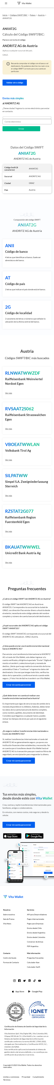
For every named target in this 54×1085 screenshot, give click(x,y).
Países (33, 15)
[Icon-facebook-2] (19, 980)
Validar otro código (14, 82)
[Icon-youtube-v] (39, 980)
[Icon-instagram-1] (14, 980)
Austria (41, 15)
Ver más (8, 393)
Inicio (5, 15)
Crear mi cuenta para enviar (18, 684)
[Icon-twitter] (24, 980)
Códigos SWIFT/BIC (19, 15)
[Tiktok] (34, 980)
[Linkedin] (29, 980)
